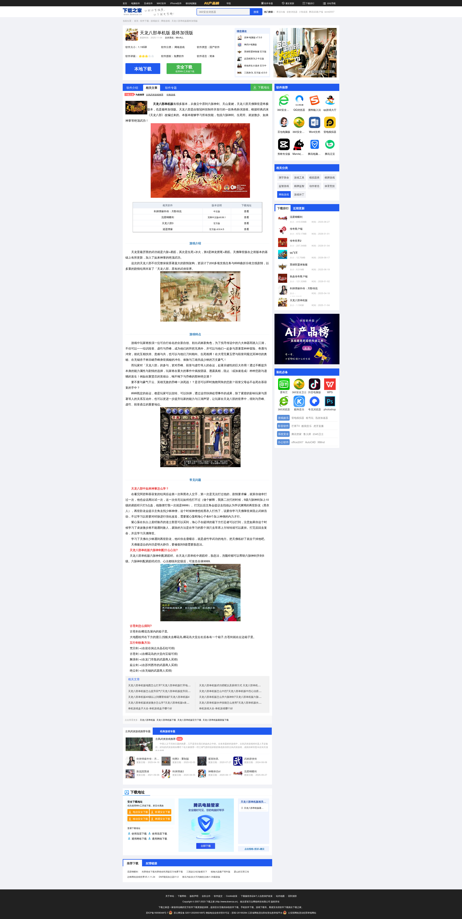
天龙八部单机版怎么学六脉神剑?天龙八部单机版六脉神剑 (231, 696)
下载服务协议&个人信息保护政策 (257, 895)
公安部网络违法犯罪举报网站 (301, 912)
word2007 (329, 11)
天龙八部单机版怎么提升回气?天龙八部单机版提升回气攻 (160, 691)
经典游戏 (171, 94)
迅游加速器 (321, 418)
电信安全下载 (140, 812)
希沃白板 (280, 11)
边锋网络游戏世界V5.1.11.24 (141, 876)
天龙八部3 (167, 223)
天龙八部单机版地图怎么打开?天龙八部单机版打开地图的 (160, 685)
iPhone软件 (176, 3)
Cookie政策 (231, 895)
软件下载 (144, 20)
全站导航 (331, 3)
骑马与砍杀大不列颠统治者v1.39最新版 (201, 876)
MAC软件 (161, 3)
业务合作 (206, 895)
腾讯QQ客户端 (316, 11)
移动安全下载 (140, 818)
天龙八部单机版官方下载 (189, 719)
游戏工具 (299, 177)
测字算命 (284, 177)
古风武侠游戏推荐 (154, 94)
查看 (246, 211)
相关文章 (151, 88)
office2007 (297, 442)
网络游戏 (165, 20)
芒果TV (295, 426)
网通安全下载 (162, 818)
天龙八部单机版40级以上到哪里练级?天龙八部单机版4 (158, 696)
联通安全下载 (162, 812)
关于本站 (169, 895)
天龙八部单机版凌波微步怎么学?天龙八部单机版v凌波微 (159, 702)
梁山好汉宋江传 (241, 871)
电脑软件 (135, 3)
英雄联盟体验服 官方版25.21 (258, 51)
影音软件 (283, 426)
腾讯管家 (296, 434)
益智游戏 (284, 186)
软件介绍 (132, 88)
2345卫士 (318, 434)
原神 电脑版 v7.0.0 (253, 37)
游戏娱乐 (155, 20)
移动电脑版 (191, 3)
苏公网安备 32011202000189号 (189, 912)
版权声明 (194, 895)
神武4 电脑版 (250, 44)
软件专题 (268, 3)
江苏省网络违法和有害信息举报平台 (265, 912)
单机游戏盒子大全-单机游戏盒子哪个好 (150, 708)
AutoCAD (310, 442)
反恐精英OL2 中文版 (254, 58)
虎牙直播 (318, 426)
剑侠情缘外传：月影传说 (168, 211)
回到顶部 (292, 895)
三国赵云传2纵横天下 (196, 871)
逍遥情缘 (168, 229)
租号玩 (309, 418)
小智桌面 (303, 11)
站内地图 (280, 895)
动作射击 (314, 186)
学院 (228, 3)
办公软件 (283, 442)
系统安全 (283, 434)
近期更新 (299, 208)
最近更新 (290, 3)
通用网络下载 (139, 838)
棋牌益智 (299, 186)
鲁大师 (307, 434)
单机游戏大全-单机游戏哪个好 (216, 708)
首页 (125, 3)
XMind (321, 442)
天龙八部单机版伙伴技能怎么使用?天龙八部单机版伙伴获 (231, 702)
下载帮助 (182, 895)
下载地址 (263, 87)
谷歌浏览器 (292, 11)
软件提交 (218, 895)
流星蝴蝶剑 (167, 217)
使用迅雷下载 (139, 833)
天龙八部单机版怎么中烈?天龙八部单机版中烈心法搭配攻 (231, 691)
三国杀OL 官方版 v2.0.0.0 (256, 72)
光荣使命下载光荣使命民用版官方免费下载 (162, 871)
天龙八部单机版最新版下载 (216, 719)
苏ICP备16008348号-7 (157, 912)
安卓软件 (148, 3)
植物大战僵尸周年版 (220, 871)
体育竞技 (330, 186)
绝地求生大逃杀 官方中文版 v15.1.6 (261, 65)
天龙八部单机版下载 (166, 719)
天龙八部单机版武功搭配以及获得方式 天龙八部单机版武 (231, 685)
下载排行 (310, 3)
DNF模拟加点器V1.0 (169, 876)
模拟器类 (314, 177)
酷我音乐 (307, 426)
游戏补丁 (299, 194)
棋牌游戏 (330, 177)
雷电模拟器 (297, 418)
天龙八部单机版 (147, 719)
